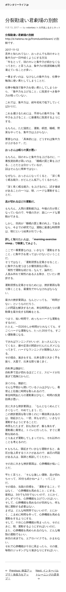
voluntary (31, 27)
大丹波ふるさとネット (49, 27)
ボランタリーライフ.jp (17, 4)
